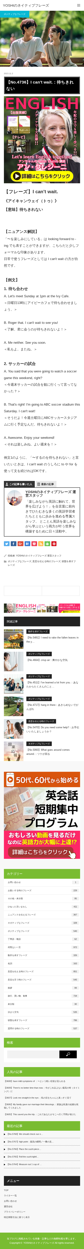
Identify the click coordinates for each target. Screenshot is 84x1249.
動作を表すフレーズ (38, 631)
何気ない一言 (42, 947)
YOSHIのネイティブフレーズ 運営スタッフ (38, 555)
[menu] (78, 5)
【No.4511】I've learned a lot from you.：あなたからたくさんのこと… (52, 684)
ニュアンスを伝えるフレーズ (42, 914)
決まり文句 (42, 1012)
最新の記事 (47, 484)
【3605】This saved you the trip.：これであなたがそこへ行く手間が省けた (40, 1114)
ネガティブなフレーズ (39, 743)
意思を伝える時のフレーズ (46, 561)
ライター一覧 (10, 1195)
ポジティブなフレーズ (14, 14)
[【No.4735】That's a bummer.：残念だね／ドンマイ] (23, 591)
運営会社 (8, 1206)
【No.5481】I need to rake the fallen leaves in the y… (52, 639)
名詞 (42, 963)
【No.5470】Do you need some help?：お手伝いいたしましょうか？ (52, 729)
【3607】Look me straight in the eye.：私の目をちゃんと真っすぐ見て (37, 1098)
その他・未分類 (42, 898)
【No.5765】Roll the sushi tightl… (23, 1157)
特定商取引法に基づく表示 (17, 1217)
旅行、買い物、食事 (42, 996)
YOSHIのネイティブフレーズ (26, 5)
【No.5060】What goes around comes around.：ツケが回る (48, 751)
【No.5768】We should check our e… (25, 1134)
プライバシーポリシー (14, 1212)
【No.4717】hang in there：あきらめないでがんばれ (52, 706)
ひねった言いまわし (42, 906)
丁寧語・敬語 (42, 939)
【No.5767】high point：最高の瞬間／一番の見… (30, 1141)
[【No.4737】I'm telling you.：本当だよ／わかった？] (61, 591)
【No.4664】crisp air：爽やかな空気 (47, 660)
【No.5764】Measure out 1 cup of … (24, 1164)
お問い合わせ (42, 882)
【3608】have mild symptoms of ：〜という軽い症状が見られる (34, 1081)
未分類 (42, 1004)
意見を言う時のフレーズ (42, 979)
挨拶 (42, 988)
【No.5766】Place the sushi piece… (24, 1149)
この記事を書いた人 (20, 484)
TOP (6, 1190)
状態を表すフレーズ (42, 1020)
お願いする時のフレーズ (42, 890)
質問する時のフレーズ (42, 1028)
